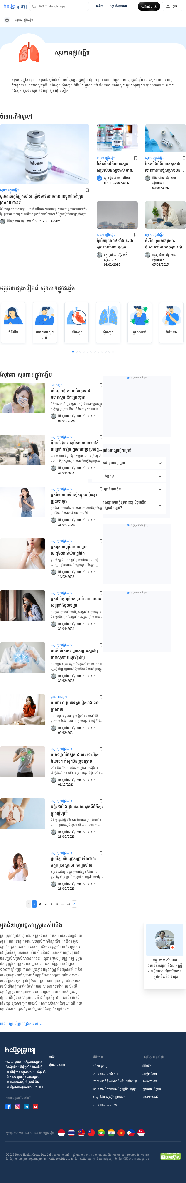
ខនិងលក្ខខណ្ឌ (100, 1066)
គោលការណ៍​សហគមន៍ (105, 1104)
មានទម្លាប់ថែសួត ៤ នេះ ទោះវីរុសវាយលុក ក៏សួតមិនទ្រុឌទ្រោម (75, 758)
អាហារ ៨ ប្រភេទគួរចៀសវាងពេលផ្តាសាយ (75, 706)
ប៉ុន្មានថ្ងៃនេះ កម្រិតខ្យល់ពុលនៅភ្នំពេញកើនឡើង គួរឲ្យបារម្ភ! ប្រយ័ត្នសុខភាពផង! (75, 446)
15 (68, 904)
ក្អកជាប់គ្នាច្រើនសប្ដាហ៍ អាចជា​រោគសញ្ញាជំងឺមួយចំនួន (76, 602)
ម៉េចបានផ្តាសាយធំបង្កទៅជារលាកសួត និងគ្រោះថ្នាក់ (71, 394)
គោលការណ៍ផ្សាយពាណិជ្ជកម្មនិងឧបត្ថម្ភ (114, 1089)
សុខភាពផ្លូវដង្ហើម (24, 20)
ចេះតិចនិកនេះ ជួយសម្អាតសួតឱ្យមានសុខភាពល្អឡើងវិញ (74, 654)
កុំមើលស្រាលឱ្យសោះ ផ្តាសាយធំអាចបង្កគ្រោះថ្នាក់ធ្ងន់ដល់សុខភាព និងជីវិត (165, 244)
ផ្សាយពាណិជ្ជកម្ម (151, 1089)
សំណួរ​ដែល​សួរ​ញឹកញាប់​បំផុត (109, 1096)
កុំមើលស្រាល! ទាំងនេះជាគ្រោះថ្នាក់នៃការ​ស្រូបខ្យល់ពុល (115, 244)
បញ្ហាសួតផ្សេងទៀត (61, 437)
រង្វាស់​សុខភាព (57, 1064)
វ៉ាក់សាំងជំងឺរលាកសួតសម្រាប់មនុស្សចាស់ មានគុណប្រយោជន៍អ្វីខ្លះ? (114, 167)
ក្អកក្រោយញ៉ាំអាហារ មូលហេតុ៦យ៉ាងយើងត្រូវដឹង (69, 550)
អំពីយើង (147, 1066)
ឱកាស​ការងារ (149, 1081)
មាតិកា (52, 1057)
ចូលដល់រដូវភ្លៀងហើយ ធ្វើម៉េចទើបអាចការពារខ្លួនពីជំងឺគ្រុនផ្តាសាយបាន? (41, 199)
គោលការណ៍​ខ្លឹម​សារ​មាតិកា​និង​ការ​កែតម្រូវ (115, 1081)
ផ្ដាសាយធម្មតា (59, 696)
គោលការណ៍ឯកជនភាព (105, 1073)
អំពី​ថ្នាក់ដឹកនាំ (149, 1073)
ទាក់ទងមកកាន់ (150, 1096)
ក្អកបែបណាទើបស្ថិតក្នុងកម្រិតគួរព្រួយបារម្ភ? (74, 498)
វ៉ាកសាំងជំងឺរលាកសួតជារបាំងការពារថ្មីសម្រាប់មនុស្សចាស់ (165, 167)
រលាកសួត (56, 385)
